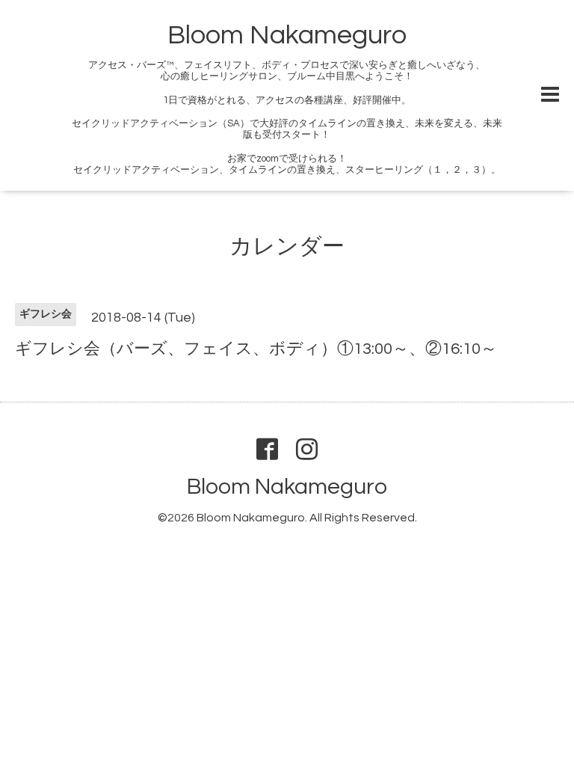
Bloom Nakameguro (287, 35)
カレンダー (287, 246)
